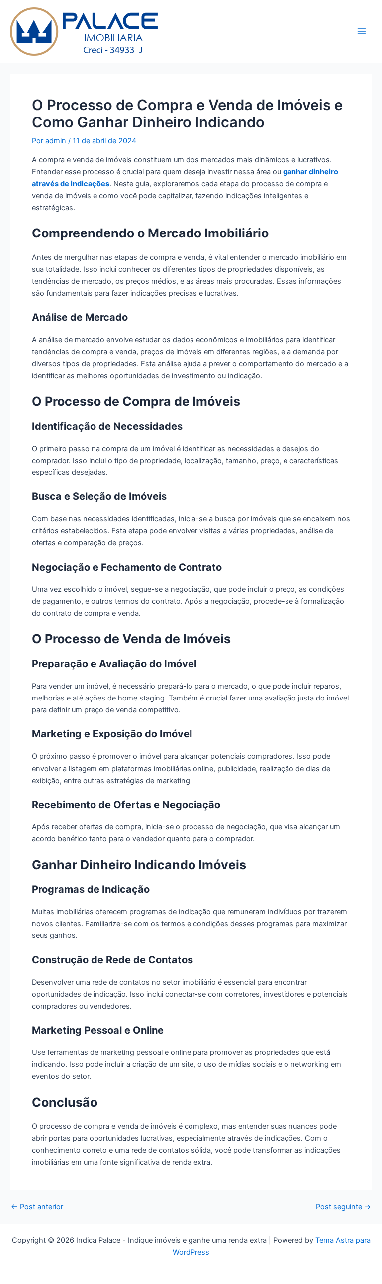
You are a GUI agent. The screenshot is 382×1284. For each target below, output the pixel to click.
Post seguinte (343, 1207)
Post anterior (37, 1207)
